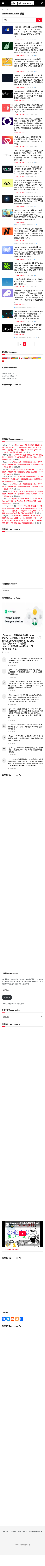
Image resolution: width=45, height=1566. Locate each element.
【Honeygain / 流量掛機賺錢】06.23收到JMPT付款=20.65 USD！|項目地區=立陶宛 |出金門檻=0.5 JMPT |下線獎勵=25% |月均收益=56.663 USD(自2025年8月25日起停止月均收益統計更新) (25, 698)
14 (36, 71)
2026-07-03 (30, 55)
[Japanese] (21, 358)
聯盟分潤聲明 (22, 1531)
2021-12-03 (30, 39)
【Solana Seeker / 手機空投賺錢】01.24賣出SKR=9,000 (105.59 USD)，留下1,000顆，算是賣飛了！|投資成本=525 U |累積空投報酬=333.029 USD (28, 94)
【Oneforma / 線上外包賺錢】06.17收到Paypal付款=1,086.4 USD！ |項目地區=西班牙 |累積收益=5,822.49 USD (25, 660)
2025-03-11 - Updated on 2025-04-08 (25, 243)
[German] (13, 358)
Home (3, 10)
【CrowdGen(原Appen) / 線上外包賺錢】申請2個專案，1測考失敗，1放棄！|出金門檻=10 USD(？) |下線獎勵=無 (25, 726)
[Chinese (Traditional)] (5, 358)
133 (36, 146)
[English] (8, 358)
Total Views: (6, 378)
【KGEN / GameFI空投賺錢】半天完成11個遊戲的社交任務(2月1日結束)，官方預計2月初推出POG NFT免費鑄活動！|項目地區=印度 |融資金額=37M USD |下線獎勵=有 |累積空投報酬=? (28, 267)
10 (36, 114)
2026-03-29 (30, 71)
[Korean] (24, 358)
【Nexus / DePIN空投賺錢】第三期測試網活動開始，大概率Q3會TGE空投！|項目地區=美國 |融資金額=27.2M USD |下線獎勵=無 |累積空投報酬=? (28, 199)
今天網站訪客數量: (8, 376)
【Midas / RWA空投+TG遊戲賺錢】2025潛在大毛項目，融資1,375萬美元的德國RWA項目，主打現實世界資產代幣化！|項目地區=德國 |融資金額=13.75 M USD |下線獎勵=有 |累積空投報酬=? (28, 251)
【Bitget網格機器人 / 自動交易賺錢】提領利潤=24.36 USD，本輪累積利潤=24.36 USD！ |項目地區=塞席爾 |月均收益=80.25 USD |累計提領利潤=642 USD (28, 314)
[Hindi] (16, 358)
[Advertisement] (22, 411)
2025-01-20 (30, 286)
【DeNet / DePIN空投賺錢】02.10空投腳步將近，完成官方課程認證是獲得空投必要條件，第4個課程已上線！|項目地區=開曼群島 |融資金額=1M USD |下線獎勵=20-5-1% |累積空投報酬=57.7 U (28, 79)
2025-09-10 (30, 162)
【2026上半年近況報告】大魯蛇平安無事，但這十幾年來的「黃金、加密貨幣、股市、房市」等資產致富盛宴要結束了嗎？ (25, 738)
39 (36, 162)
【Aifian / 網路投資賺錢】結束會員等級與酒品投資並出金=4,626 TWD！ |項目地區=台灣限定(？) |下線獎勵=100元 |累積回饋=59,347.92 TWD (28, 108)
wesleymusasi (20, 39)
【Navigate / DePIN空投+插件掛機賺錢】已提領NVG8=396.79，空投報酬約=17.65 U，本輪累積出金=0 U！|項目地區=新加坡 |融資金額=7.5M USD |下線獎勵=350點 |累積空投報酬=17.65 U (28, 233)
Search (9, 10)
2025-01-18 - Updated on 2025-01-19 (25, 307)
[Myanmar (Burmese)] (31, 358)
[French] (11, 358)
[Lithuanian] (26, 358)
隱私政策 (5, 1531)
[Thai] (37, 358)
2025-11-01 (30, 114)
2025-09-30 (30, 146)
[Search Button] (39, 20)
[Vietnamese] (3, 361)
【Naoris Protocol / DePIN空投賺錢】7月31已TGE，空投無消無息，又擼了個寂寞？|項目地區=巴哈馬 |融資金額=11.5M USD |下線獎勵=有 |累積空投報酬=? (28, 170)
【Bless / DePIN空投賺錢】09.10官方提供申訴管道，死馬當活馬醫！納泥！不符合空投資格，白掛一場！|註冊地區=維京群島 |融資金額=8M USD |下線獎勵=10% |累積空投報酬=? (28, 155)
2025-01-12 (30, 321)
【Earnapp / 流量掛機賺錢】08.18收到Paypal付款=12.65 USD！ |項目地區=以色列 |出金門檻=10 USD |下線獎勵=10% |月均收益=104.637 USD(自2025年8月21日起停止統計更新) (18, 642)
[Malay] (29, 358)
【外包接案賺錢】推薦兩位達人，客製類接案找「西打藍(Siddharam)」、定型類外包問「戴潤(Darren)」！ (28, 281)
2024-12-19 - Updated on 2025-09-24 (25, 337)
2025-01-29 (30, 275)
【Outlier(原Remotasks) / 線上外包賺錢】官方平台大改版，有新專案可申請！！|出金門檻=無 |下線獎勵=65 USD (25, 750)
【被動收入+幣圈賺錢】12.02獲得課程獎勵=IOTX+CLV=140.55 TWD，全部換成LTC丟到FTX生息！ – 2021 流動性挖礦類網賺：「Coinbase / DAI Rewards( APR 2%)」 (28, 31)
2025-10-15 (30, 133)
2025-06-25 (30, 206)
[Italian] (18, 358)
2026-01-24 (30, 101)
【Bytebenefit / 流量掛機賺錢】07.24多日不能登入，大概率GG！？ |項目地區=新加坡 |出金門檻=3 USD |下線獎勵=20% (22, 457)
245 (36, 55)
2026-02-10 (30, 87)
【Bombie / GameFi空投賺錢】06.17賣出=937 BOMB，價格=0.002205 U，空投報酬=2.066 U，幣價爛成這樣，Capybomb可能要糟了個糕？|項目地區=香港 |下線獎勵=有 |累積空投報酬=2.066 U (28, 214)
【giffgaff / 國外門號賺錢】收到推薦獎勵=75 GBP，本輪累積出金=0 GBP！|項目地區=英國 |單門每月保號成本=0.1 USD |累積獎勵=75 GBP (28, 328)
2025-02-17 (30, 259)
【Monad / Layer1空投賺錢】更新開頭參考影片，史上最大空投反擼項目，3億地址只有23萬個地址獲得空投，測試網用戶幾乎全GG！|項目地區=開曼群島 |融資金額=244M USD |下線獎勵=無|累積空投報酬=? (28, 124)
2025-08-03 (30, 176)
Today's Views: (7, 373)
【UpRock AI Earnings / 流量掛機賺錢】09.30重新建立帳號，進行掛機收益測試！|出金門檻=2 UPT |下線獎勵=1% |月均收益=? (28, 140)
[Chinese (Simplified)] (3, 358)
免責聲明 (13, 1531)
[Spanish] (34, 358)
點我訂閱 (7, 997)
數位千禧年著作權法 (35, 1531)
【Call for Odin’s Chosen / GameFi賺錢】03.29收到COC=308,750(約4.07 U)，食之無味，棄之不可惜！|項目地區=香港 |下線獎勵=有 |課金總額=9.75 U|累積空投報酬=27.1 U (28, 63)
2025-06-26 (30, 192)
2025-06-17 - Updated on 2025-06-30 (25, 224)
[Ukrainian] (39, 358)
